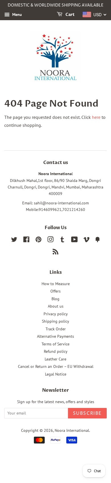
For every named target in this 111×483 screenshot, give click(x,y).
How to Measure (56, 283)
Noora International (72, 430)
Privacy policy (56, 313)
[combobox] (95, 14)
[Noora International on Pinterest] (38, 240)
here (96, 117)
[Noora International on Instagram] (50, 240)
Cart (70, 14)
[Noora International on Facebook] (26, 240)
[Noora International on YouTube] (74, 240)
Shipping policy (55, 321)
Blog (55, 298)
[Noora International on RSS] (55, 252)
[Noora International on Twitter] (14, 240)
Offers (55, 291)
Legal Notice (55, 374)
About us (55, 306)
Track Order (56, 328)
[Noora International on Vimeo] (86, 240)
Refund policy (55, 351)
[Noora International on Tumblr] (62, 240)
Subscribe (87, 413)
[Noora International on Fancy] (97, 240)
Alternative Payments (55, 336)
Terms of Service (55, 344)
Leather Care (55, 359)
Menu (16, 14)
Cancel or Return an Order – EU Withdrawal (55, 366)
